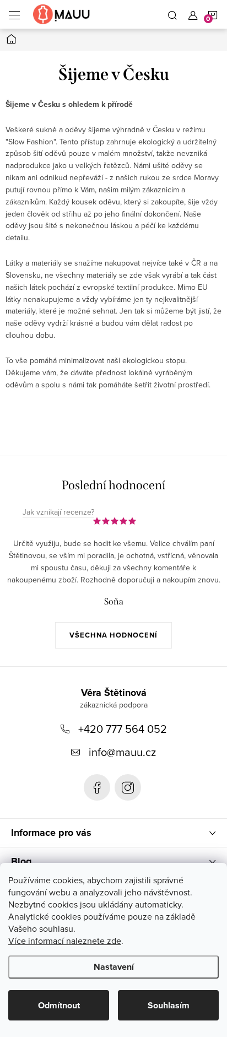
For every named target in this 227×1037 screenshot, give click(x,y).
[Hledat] (172, 14)
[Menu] (14, 14)
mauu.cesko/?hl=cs (128, 787)
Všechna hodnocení (113, 635)
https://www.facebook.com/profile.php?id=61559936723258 (97, 787)
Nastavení (114, 966)
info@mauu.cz (122, 752)
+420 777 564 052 (122, 729)
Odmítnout (59, 1005)
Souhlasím (169, 1005)
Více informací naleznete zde (64, 941)
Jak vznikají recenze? (58, 512)
